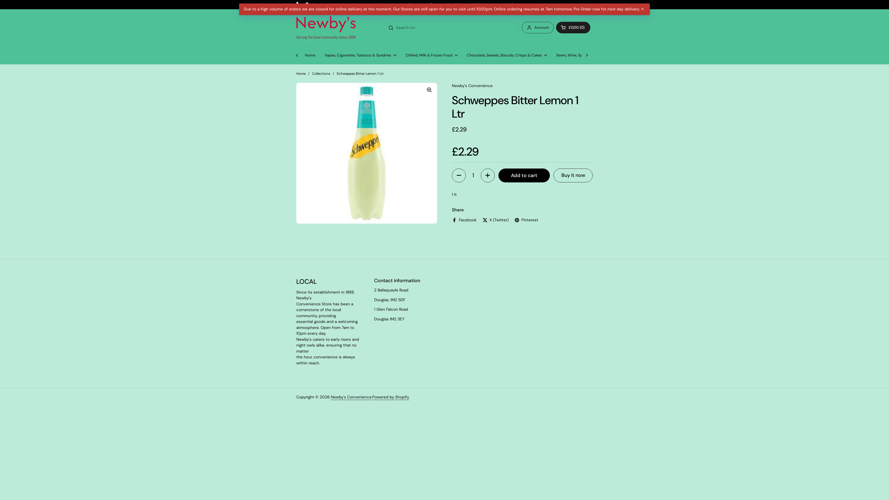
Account (541, 27)
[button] (459, 175)
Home (301, 73)
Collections (321, 73)
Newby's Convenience (351, 397)
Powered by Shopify (390, 397)
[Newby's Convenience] (326, 27)
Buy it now (573, 175)
